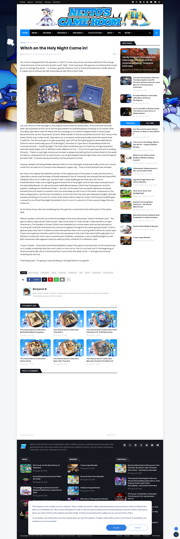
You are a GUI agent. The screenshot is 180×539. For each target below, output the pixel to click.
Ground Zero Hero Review (92, 476)
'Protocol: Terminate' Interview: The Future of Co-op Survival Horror (142, 496)
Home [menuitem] (25, 33)
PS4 (81, 273)
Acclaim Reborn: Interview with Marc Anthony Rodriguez (145, 97)
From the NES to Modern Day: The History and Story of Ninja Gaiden (146, 111)
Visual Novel (108, 273)
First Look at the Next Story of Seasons (46, 466)
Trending (130, 123)
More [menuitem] (127, 33)
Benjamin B (40, 289)
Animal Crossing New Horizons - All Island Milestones (143, 204)
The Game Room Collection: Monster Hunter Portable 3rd (99, 359)
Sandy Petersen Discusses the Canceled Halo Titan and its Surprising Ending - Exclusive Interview (139, 61)
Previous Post (27, 435)
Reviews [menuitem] (47, 33)
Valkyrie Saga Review (90, 488)
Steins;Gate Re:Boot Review (145, 226)
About (30, 2)
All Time (150, 123)
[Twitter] (44, 279)
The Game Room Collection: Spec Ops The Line (66, 359)
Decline (138, 527)
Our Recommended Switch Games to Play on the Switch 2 (146, 131)
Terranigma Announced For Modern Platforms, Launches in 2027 (47, 490)
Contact (38, 2)
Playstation (73, 273)
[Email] (62, 279)
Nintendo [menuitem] (78, 33)
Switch (87, 273)
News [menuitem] (34, 33)
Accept (116, 527)
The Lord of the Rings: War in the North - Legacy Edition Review (146, 144)
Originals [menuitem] (62, 33)
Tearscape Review (141, 237)
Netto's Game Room (48, 535)
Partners (56, 2)
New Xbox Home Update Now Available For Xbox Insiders (146, 216)
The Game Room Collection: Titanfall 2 (66, 331)
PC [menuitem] (119, 33)
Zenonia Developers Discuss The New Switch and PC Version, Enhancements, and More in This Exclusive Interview (146, 82)
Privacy (48, 2)
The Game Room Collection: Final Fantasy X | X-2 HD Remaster (101, 331)
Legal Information (84, 535)
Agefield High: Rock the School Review (143, 180)
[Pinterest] (50, 279)
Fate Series (45, 273)
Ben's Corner (32, 42)
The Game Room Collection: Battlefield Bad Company (33, 331)
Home (22, 2)
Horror (54, 273)
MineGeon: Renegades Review (94, 499)
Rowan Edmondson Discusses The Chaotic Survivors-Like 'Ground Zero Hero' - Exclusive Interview (143, 467)
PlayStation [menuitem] (94, 33)
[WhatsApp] (56, 279)
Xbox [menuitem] (109, 33)
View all (114, 305)
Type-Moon (97, 273)
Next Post (111, 435)
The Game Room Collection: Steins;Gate (33, 359)
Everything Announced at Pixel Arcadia (47, 477)
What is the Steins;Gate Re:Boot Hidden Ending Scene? (144, 157)
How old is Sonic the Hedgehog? (142, 192)
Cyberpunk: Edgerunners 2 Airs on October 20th (145, 169)
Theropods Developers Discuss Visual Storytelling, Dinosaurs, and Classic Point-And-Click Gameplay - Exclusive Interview (144, 482)
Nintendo (62, 273)
